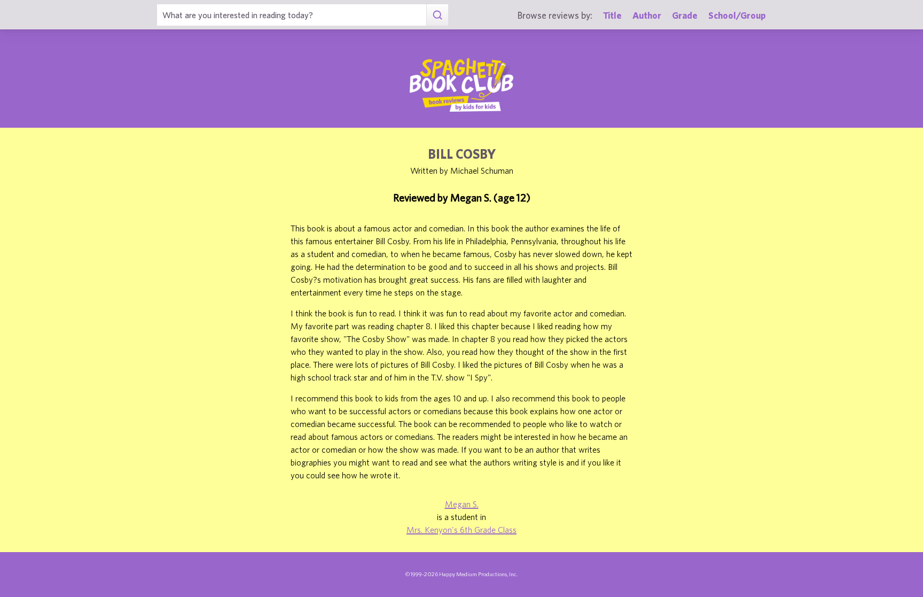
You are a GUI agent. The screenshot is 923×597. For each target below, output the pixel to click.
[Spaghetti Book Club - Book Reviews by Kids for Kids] (461, 85)
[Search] (437, 15)
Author (646, 15)
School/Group (737, 15)
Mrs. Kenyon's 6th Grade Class (461, 529)
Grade (685, 15)
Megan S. (462, 504)
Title (612, 15)
